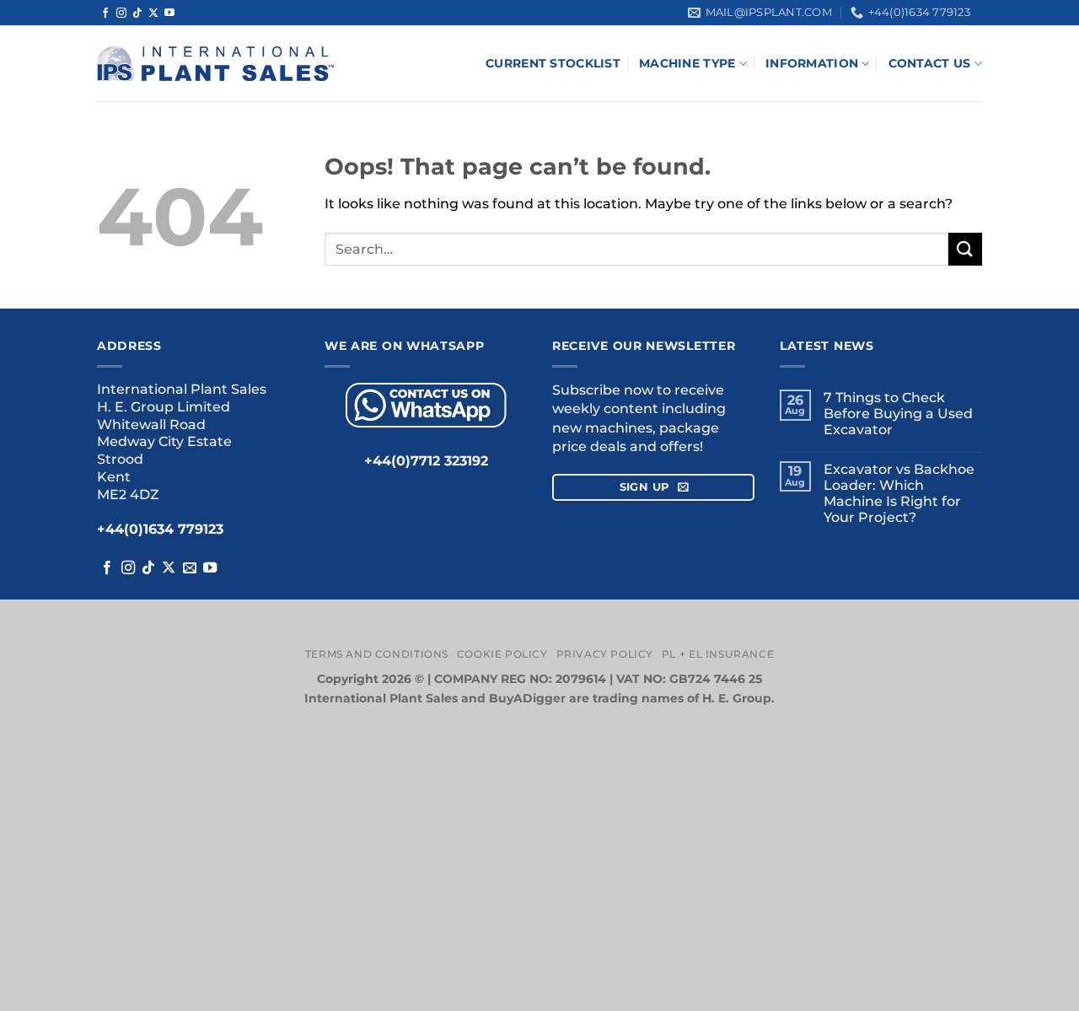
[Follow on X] (153, 13)
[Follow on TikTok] (137, 13)
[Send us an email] (189, 568)
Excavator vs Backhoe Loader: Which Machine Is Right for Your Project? (899, 493)
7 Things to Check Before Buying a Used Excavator (898, 414)
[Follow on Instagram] (121, 13)
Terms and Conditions (376, 654)
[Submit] (965, 249)
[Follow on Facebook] (105, 13)
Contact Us (929, 63)
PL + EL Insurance (718, 654)
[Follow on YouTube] (169, 13)
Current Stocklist (553, 63)
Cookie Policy (502, 654)
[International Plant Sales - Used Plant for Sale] (215, 63)
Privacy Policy (605, 654)
